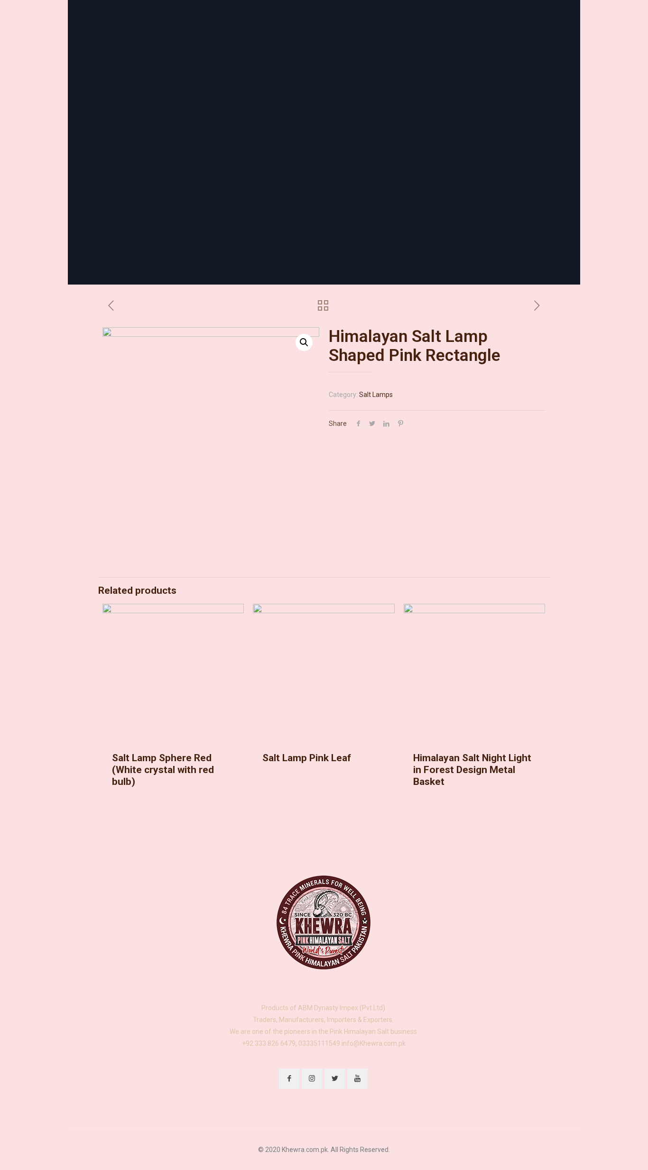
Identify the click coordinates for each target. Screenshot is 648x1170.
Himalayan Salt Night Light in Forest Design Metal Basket (472, 769)
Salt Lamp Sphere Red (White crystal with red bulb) (163, 769)
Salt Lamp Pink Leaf (306, 758)
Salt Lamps (376, 394)
